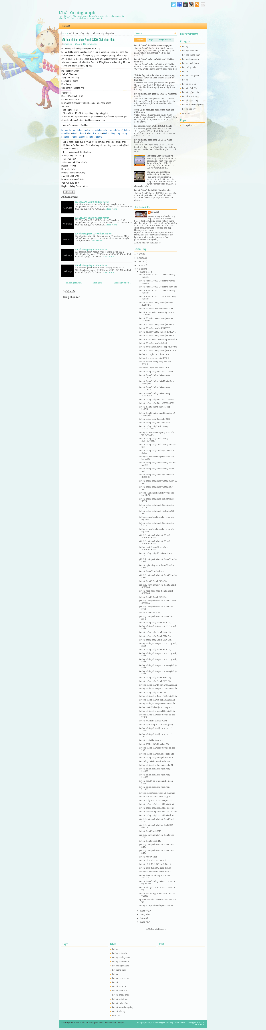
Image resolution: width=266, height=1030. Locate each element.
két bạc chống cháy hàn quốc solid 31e (156, 754)
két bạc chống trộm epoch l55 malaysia (157, 793)
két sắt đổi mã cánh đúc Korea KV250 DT (158, 308)
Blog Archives (165, 40)
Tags (151, 40)
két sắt (72, 130)
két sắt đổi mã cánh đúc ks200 (153, 343)
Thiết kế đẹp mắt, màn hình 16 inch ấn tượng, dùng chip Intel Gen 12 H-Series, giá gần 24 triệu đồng (154, 77)
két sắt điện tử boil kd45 (150, 841)
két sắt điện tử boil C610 (150, 831)
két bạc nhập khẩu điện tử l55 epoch (155, 707)
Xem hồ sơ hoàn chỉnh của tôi (147, 243)
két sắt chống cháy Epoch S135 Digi (155, 677)
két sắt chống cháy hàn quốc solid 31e (156, 757)
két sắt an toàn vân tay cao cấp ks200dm (158, 339)
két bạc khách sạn (190, 59)
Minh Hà (155, 212)
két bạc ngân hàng (190, 63)
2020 (140, 261)
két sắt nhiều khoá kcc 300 (151, 740)
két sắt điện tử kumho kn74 (151, 571)
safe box (186, 113)
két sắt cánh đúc (79, 133)
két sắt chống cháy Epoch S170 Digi (155, 622)
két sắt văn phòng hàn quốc (77, 12)
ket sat (185, 71)
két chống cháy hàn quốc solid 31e (154, 761)
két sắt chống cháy (100, 130)
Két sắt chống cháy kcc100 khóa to (91, 249)
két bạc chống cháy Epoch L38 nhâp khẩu (158, 685)
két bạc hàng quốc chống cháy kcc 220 (156, 905)
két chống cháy (189, 67)
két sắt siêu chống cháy (193, 105)
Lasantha (177, 1023)
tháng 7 (143, 922)
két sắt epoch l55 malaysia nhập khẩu (156, 796)
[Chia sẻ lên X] (70, 192)
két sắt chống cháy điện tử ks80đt (154, 419)
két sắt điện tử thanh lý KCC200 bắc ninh (152, 190)
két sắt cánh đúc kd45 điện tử (152, 860)
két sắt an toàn (95, 133)
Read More (111, 209)
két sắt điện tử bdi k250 (149, 613)
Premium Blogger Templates (193, 1023)
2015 (139, 269)
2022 (139, 254)
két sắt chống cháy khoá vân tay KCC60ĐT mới (153, 427)
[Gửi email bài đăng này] (64, 192)
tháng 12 (144, 272)
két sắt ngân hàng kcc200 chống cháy (156, 724)
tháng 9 (143, 914)
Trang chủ (65, 25)
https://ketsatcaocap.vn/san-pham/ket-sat (153, 232)
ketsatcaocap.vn (155, 216)
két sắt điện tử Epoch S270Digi (153, 581)
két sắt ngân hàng (190, 100)
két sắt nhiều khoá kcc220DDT (153, 721)
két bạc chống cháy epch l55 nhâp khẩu (157, 700)
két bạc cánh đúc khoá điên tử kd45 (155, 872)
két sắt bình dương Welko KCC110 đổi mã (158, 811)
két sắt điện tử (116, 130)
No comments (90, 44)
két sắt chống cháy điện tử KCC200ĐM (156, 399)
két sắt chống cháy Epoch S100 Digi (155, 640)
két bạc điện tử (95, 137)
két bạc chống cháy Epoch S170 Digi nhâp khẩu (88, 39)
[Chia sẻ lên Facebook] (73, 192)
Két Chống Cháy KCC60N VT (160, 156)
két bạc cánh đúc (190, 51)
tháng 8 (143, 918)
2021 (139, 258)
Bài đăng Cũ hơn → (122, 283)
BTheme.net (200, 1025)
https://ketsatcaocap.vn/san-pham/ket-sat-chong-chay (152, 238)
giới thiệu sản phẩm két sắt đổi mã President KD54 (154, 536)
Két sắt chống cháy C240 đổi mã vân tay (93, 234)
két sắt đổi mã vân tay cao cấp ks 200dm (157, 350)
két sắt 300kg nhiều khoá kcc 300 (154, 744)
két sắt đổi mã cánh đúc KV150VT (154, 328)
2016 (139, 265)
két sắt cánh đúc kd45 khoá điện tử (155, 864)
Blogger (161, 929)
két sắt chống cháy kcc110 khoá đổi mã (156, 804)
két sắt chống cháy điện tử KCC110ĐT (156, 371)
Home (65, 33)
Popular (140, 40)
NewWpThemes (151, 1023)
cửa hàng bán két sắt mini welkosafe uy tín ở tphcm (158, 173)
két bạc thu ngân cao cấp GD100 (154, 354)
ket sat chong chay (190, 75)
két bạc (64, 130)
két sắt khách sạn (80, 137)
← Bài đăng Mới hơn (72, 283)
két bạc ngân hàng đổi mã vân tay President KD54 (154, 548)
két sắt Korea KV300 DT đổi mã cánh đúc (158, 287)
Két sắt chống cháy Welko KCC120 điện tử (153, 126)
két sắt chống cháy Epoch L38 (152, 692)
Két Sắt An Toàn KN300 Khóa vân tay (92, 202)
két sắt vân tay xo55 (148, 857)
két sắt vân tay (83, 130)
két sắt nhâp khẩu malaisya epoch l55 (156, 800)
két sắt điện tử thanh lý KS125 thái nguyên (153, 45)
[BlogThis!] (67, 192)
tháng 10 (144, 911)
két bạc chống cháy (111, 133)
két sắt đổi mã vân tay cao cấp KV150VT (157, 324)
